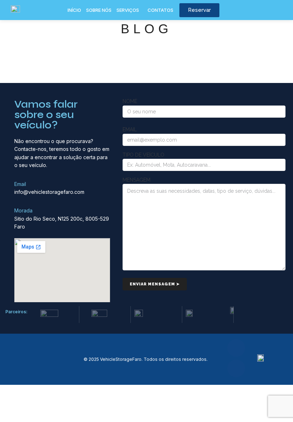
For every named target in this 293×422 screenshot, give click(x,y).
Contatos (160, 10)
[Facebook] (236, 348)
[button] (129, 10)
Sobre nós (98, 10)
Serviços (127, 10)
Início (74, 10)
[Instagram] (236, 368)
